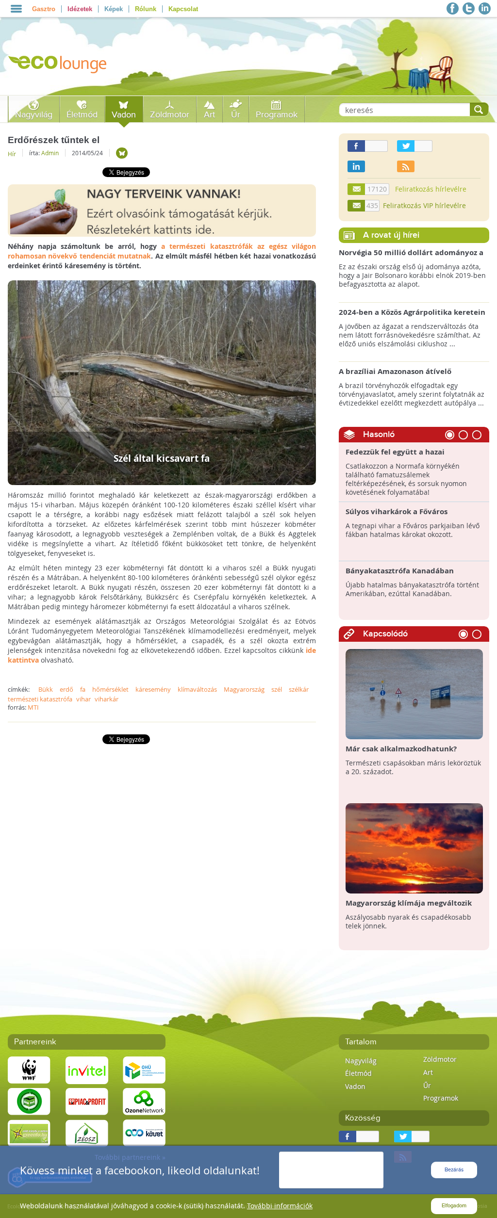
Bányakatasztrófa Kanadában (400, 571)
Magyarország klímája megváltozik (409, 903)
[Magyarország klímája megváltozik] (414, 847)
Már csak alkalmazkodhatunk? (401, 749)
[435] (357, 205)
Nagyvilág (33, 115)
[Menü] (16, 8)
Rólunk (145, 9)
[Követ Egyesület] (144, 1132)
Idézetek (79, 9)
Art (209, 115)
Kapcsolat (183, 9)
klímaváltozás (197, 689)
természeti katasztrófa (40, 699)
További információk (280, 1205)
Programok (277, 115)
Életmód (82, 115)
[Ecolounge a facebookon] (453, 8)
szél (276, 689)
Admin (50, 153)
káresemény (153, 689)
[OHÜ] (144, 1069)
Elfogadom (454, 1205)
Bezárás (454, 1170)
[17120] (357, 189)
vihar (83, 699)
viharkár (106, 699)
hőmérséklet (110, 689)
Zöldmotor (169, 115)
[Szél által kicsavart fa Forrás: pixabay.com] (162, 382)
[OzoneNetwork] (144, 1100)
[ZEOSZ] (87, 1132)
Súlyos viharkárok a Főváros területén (396, 516)
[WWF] (29, 1069)
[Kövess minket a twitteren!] (469, 8)
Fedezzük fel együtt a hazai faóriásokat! (395, 457)
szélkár (299, 689)
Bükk (45, 689)
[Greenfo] (29, 1132)
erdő (66, 689)
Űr (235, 115)
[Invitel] (87, 1069)
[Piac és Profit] (87, 1100)
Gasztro (43, 9)
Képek (113, 9)
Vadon (124, 115)
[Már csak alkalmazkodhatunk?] (414, 693)
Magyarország (244, 689)
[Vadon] (122, 153)
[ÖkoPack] (29, 1100)
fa (82, 689)
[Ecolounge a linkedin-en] (485, 8)
